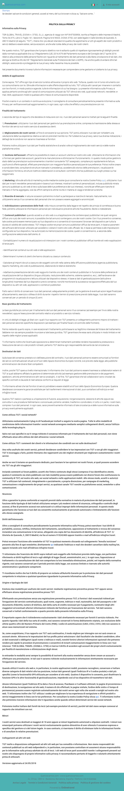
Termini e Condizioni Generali (42, 782)
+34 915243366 (89, 779)
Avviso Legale (19, 782)
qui (103, 180)
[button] (94, 4)
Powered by (62, 787)
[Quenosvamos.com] (13, 4)
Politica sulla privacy (69, 782)
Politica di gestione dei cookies (96, 782)
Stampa (6, 10)
